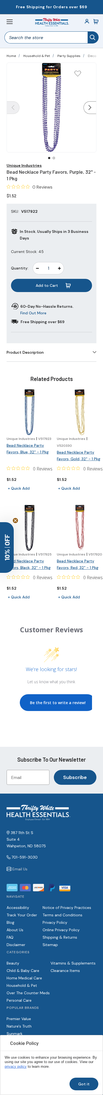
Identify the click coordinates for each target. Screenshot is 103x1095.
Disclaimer (16, 944)
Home (11, 56)
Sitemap (50, 944)
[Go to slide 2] (54, 158)
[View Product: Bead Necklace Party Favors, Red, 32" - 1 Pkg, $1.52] (80, 528)
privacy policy (16, 1067)
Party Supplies (68, 56)
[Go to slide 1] (49, 158)
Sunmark (15, 1033)
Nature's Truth (19, 1026)
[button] (7, 547)
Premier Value (19, 1018)
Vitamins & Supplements (73, 963)
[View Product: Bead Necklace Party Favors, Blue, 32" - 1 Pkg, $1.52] (29, 412)
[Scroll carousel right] (89, 107)
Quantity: (19, 268)
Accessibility (18, 907)
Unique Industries (24, 165)
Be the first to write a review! (58, 702)
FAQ (10, 937)
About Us (15, 929)
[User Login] (87, 21)
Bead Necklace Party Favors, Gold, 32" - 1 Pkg (78, 455)
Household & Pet (36, 56)
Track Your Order (22, 915)
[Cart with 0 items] (96, 21)
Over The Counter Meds (28, 992)
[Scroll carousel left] (13, 107)
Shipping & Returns (60, 937)
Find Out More (33, 312)
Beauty (13, 963)
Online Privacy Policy (61, 929)
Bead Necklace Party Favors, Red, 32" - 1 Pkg (77, 564)
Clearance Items (65, 970)
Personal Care (19, 1000)
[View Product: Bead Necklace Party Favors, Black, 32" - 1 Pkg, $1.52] (29, 528)
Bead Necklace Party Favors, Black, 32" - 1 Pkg (29, 564)
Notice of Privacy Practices (67, 907)
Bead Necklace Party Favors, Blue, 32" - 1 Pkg (28, 448)
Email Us (19, 869)
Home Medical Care (24, 978)
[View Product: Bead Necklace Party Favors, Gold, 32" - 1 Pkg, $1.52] (80, 412)
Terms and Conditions (62, 915)
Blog (10, 922)
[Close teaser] (15, 520)
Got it (84, 1084)
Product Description (25, 352)
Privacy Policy (55, 922)
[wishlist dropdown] (77, 75)
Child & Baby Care (23, 970)
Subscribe (75, 777)
